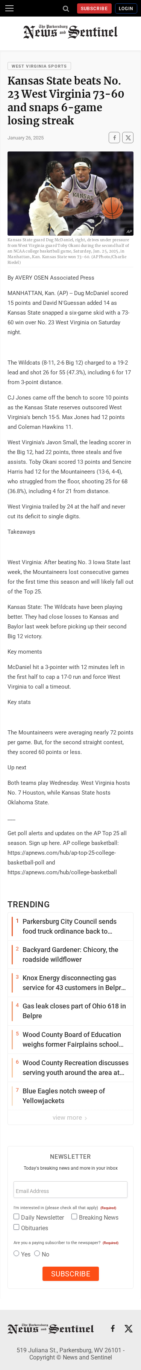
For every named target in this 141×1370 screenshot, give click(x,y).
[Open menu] (9, 8)
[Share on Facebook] (114, 137)
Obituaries (34, 1228)
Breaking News (98, 1217)
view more (68, 1117)
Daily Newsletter (42, 1217)
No (45, 1254)
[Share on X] (127, 137)
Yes (25, 1254)
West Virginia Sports (39, 66)
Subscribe (94, 8)
